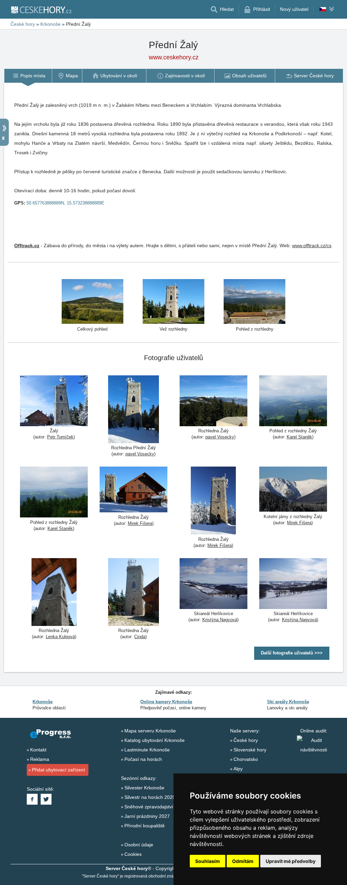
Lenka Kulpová (60, 636)
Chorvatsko (245, 759)
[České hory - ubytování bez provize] (41, 9)
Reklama (39, 759)
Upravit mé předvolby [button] (290, 861)
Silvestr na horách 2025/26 (153, 797)
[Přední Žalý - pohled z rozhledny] (254, 301)
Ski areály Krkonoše (288, 701)
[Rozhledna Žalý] (213, 401)
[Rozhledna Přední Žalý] (133, 410)
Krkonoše (50, 24)
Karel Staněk (299, 436)
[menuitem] (28, 76)
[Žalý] (54, 401)
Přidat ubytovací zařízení (58, 769)
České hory (23, 24)
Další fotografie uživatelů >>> (292, 652)
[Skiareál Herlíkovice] (213, 584)
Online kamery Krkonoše (166, 701)
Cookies (133, 854)
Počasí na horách (143, 759)
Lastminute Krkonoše (147, 749)
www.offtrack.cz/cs (311, 245)
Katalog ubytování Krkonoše (154, 740)
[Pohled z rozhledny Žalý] (293, 401)
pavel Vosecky (139, 453)
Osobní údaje (138, 844)
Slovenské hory (249, 749)
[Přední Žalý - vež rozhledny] (173, 301)
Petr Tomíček (60, 436)
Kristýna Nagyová (219, 619)
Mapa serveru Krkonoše (150, 730)
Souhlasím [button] (207, 861)
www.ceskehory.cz (174, 57)
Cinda (139, 636)
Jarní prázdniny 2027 (147, 816)
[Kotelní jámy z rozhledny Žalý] (293, 490)
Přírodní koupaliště (144, 825)
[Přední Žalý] (92, 301)
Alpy (238, 768)
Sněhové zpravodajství (148, 806)
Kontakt (38, 749)
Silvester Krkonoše (144, 787)
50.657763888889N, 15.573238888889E (65, 202)
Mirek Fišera (140, 523)
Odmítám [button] (242, 861)
